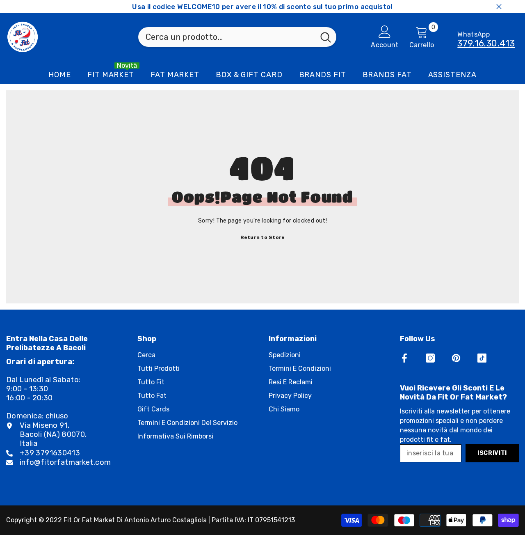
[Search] (237, 37)
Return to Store (262, 237)
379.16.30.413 (486, 43)
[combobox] (226, 37)
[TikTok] (482, 358)
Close (498, 6)
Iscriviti (492, 453)
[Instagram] (430, 358)
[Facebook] (404, 358)
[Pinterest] (456, 358)
